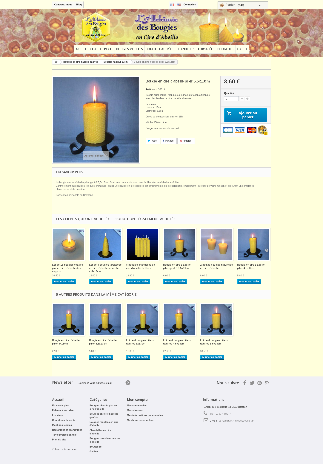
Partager (169, 140)
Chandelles (185, 49)
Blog (79, 4)
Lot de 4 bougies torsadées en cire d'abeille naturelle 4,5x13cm (105, 268)
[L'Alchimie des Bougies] (161, 27)
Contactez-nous (63, 4)
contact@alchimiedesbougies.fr (236, 420)
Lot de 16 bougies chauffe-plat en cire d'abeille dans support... (68, 268)
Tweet (153, 140)
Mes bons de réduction (140, 420)
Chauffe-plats (101, 49)
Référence (151, 89)
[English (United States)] (179, 4)
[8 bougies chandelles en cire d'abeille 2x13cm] (142, 244)
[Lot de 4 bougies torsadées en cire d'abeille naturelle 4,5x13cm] (105, 244)
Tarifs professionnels (64, 434)
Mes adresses (135, 410)
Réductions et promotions (67, 429)
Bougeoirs (225, 49)
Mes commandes (137, 405)
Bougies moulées (129, 49)
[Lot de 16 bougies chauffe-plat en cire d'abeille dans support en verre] (68, 244)
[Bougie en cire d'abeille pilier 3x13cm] (68, 319)
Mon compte (137, 399)
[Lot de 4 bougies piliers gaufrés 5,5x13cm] (216, 319)
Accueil (81, 49)
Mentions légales (62, 425)
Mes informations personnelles (145, 415)
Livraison (57, 415)
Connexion (190, 4)
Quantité (229, 93)
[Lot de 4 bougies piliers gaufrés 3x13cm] (142, 319)
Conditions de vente (63, 420)
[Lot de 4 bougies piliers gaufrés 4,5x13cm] (179, 319)
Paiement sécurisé (62, 410)
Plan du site (59, 439)
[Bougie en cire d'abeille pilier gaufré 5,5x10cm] (179, 244)
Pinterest (187, 140)
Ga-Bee (242, 49)
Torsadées (206, 49)
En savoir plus (60, 405)
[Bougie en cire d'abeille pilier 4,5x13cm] (253, 244)
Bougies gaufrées (159, 49)
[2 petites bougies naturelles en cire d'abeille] (216, 244)
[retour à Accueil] (56, 62)
